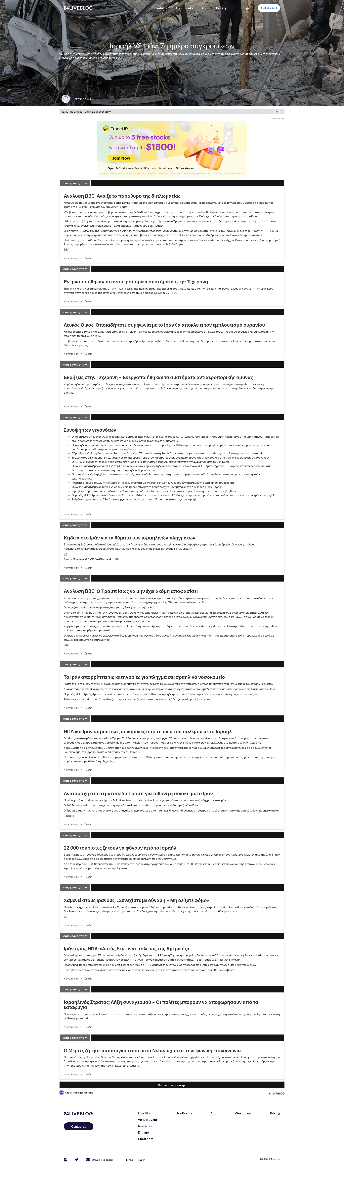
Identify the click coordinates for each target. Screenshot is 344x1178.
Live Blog (144, 1113)
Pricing (221, 8)
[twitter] (76, 1159)
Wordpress (243, 1113)
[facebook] (65, 1159)
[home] (78, 8)
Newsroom (146, 1126)
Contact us (78, 1126)
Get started (269, 8)
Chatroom (145, 1139)
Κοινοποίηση (71, 258)
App (204, 8)
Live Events (184, 8)
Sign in (247, 8)
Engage (143, 1132)
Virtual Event (147, 1119)
